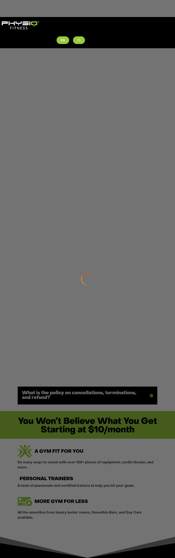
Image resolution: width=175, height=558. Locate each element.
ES (79, 40)
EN (63, 40)
